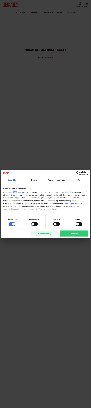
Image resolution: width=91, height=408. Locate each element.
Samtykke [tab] (12, 180)
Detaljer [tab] (34, 180)
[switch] (34, 224)
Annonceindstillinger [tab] (56, 180)
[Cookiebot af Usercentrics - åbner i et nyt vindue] (78, 173)
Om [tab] (78, 180)
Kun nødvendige (45, 234)
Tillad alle (74, 234)
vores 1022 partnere (16, 192)
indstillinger (69, 203)
